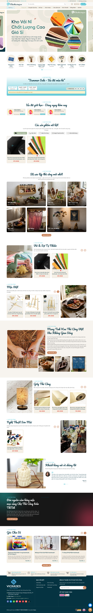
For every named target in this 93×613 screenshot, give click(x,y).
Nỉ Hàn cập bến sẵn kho (16, 1)
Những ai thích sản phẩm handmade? (45, 552)
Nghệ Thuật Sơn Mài (19, 422)
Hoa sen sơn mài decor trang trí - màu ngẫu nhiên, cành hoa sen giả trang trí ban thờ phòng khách (15, 449)
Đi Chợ (40, 7)
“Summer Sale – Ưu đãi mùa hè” (46, 80)
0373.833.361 (17, 596)
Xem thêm (45, 565)
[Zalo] (11, 601)
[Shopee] (26, 601)
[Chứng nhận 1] (78, 609)
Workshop (49, 587)
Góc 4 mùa (48, 7)
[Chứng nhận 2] (84, 609)
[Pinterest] (23, 601)
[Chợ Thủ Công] (14, 4)
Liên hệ (79, 7)
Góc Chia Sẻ (65, 7)
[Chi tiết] (24, 109)
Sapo (35, 609)
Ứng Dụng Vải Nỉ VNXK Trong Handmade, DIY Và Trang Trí (19, 553)
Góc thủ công (50, 582)
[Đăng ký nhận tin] (84, 587)
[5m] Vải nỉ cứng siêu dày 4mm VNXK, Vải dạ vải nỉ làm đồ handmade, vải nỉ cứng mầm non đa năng (16, 159)
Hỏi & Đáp (38, 582)
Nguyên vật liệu (39, 587)
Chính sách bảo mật (40, 585)
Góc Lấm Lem (56, 7)
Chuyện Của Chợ (32, 7)
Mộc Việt (12, 287)
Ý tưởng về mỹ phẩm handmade (70, 552)
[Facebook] (8, 601)
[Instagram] (17, 601)
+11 (39, 155)
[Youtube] (20, 601)
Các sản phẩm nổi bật (46, 125)
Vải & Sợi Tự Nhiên (45, 245)
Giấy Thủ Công (42, 383)
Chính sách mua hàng (52, 585)
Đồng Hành (73, 7)
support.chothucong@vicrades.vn (20, 598)
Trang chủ (23, 7)
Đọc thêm (27, 560)
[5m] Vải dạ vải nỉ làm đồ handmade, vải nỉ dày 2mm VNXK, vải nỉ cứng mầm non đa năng (36, 159)
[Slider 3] (46, 30)
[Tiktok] (29, 601)
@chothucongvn (45, 497)
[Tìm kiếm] (65, 4)
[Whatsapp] (14, 601)
